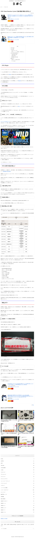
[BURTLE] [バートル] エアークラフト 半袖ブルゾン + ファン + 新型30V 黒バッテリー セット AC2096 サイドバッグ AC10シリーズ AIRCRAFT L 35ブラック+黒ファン (20, 16)
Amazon (9, 41)
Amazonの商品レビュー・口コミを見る (13, 39)
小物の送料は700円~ (14, 54)
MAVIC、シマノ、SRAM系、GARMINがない (17, 51)
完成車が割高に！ (14, 55)
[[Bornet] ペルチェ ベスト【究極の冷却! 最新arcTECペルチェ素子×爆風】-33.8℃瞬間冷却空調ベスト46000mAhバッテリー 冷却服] (4, 39)
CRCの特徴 (12, 49)
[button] (33, 528)
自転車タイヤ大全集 (4, 518)
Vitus (19, 106)
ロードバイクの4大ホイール (5, 121)
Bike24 (20, 80)
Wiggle (10, 74)
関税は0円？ (12, 58)
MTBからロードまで (14, 50)
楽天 (12, 41)
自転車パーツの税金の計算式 (15, 59)
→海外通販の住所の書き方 (6, 171)
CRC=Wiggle (12, 47)
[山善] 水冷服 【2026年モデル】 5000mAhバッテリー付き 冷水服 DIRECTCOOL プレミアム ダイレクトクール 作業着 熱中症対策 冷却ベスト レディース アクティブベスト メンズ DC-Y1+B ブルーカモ (20, 396)
